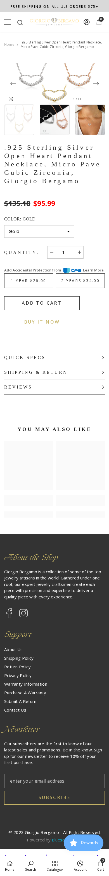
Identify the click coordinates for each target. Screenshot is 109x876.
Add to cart (42, 303)
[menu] (7, 22)
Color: (19, 219)
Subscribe (55, 797)
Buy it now (42, 322)
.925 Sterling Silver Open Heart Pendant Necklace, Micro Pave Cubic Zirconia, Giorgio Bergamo (52, 164)
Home (9, 44)
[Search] (20, 22)
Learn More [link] (93, 270)
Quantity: (21, 252)
